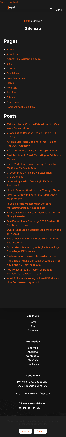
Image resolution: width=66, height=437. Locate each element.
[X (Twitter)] (24, 408)
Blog (9, 63)
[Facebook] (20, 408)
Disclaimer (13, 73)
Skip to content (9, 2)
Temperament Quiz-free (21, 106)
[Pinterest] (38, 408)
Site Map (33, 347)
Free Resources (16, 78)
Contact (11, 68)
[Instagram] (29, 408)
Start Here (13, 102)
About (10, 49)
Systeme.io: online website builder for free (32, 256)
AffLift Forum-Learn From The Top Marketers (33, 150)
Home (10, 82)
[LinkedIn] (34, 408)
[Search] (51, 8)
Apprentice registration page (24, 58)
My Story (12, 87)
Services (12, 92)
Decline (40, 431)
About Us (12, 54)
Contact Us (33, 355)
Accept (25, 431)
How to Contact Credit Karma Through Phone (33, 190)
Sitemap (11, 97)
